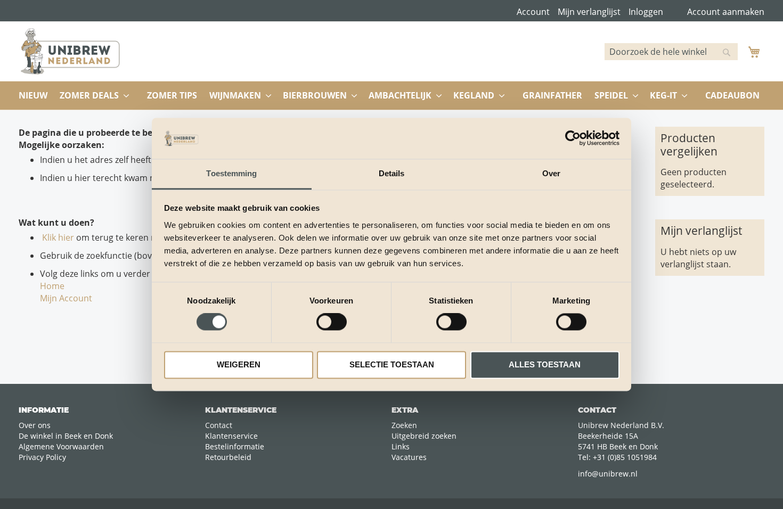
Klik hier (57, 237)
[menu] (391, 95)
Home (52, 286)
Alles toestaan (545, 364)
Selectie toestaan (391, 364)
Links (400, 446)
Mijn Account (66, 298)
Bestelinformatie (234, 446)
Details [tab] (392, 173)
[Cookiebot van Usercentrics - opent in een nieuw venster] (572, 138)
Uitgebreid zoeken (423, 436)
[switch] (331, 323)
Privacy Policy (42, 457)
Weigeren (238, 364)
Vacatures (409, 457)
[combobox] (671, 51)
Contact (218, 425)
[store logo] (70, 51)
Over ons (35, 425)
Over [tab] (551, 173)
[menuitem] (33, 95)
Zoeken (404, 425)
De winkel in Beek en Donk (66, 436)
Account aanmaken (725, 12)
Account (533, 12)
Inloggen (646, 12)
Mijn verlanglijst (589, 12)
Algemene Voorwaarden (61, 446)
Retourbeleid (228, 457)
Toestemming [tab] (231, 173)
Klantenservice (231, 436)
